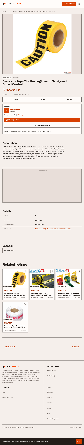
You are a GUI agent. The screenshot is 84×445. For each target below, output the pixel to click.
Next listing (75, 346)
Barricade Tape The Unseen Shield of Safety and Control (14, 327)
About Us (50, 397)
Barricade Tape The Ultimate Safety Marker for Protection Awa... (68, 295)
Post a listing (51, 376)
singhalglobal (15, 109)
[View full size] (42, 44)
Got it (78, 441)
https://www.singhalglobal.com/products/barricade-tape (53, 229)
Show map (10, 250)
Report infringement (52, 419)
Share (43, 99)
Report (69, 99)
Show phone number (43, 125)
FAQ (48, 413)
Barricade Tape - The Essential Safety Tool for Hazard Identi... (40, 295)
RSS (80, 427)
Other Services (7, 77)
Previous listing (10, 346)
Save (16, 99)
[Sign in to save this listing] (25, 271)
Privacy (49, 403)
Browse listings (51, 370)
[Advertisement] (42, 186)
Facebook (72, 427)
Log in (4, 392)
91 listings (20, 115)
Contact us (50, 392)
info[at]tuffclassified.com (27, 427)
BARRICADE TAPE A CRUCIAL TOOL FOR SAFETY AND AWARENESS (15, 295)
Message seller (13, 120)
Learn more (44, 441)
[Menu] (79, 4)
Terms (49, 408)
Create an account (7, 397)
